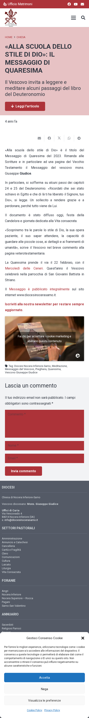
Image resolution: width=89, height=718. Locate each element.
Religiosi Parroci (11, 628)
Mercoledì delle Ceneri (24, 268)
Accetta (44, 677)
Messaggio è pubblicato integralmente (39, 289)
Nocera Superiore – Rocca (17, 598)
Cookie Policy (34, 710)
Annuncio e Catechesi (15, 542)
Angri (5, 591)
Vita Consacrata (11, 572)
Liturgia (6, 568)
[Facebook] (69, 4)
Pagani (6, 602)
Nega (44, 689)
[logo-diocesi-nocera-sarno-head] (10, 17)
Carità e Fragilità (11, 549)
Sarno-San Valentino (14, 605)
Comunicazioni (11, 557)
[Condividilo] (49, 138)
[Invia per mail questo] (39, 138)
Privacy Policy (52, 710)
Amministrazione (12, 538)
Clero (5, 553)
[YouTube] (75, 4)
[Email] (82, 4)
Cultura (6, 560)
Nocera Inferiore (11, 594)
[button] (83, 638)
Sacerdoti (7, 624)
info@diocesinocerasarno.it (21, 520)
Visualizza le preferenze (44, 700)
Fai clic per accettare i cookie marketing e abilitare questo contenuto (44, 339)
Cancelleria (8, 546)
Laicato (6, 564)
